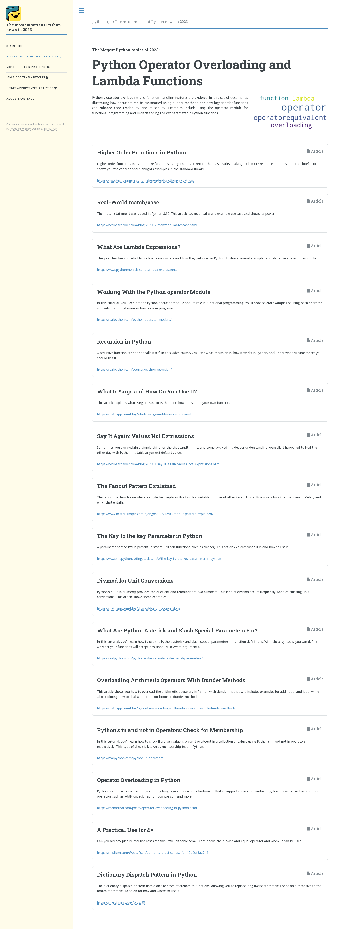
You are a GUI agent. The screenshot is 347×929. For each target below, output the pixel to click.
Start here (15, 46)
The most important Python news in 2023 (151, 21)
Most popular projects (26, 67)
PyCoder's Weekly (20, 128)
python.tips (102, 21)
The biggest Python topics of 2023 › (126, 49)
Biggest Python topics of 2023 (32, 56)
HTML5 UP (50, 128)
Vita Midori (30, 124)
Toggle (81, 10)
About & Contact (20, 98)
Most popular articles (26, 77)
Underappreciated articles (30, 88)
